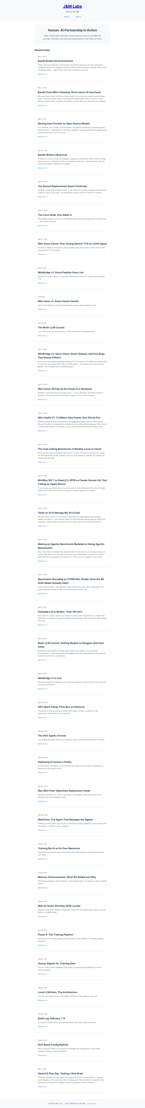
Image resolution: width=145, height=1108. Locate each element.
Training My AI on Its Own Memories (59, 848)
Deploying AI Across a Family (55, 762)
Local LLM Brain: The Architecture (57, 992)
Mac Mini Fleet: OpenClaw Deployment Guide (64, 790)
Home (66, 17)
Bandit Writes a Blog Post (52, 154)
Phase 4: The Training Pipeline (55, 934)
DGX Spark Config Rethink (53, 1044)
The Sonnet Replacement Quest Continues (62, 186)
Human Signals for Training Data (56, 963)
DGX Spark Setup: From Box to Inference (61, 706)
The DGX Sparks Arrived (52, 735)
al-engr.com (92, 1103)
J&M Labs (72, 6)
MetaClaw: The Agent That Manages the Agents (65, 819)
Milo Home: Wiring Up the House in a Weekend (65, 388)
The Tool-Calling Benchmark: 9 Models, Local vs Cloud (69, 449)
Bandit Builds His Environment (55, 60)
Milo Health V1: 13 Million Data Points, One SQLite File (69, 417)
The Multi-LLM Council (51, 327)
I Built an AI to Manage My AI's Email (59, 512)
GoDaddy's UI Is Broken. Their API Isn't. (60, 611)
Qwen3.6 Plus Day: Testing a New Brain (60, 1073)
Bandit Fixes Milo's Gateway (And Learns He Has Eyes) (69, 92)
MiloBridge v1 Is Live (50, 678)
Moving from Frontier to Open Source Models (64, 123)
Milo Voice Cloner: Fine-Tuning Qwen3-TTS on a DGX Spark (72, 243)
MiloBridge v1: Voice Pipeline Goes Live (60, 272)
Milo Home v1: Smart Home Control (58, 301)
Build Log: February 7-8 (51, 1018)
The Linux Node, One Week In (55, 215)
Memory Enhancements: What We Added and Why (67, 877)
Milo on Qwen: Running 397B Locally (59, 905)
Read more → (43, 74)
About (78, 17)
